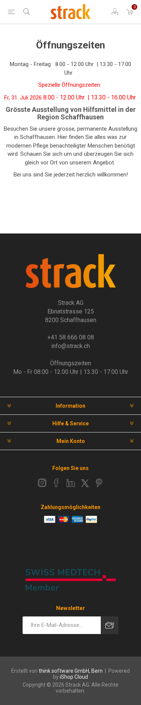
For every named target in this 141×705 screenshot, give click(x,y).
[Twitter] (85, 483)
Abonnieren (109, 625)
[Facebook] (56, 483)
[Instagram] (42, 483)
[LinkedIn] (71, 483)
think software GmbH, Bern (71, 671)
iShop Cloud (74, 677)
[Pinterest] (99, 483)
